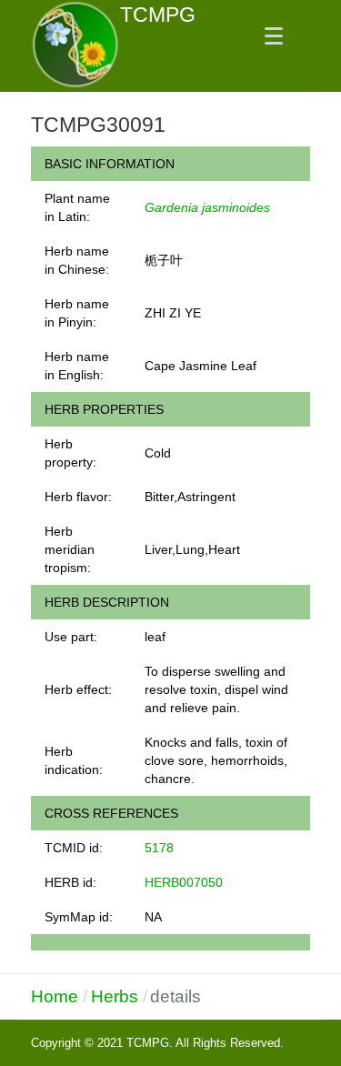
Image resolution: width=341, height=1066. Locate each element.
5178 (159, 847)
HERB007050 (184, 882)
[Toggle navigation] (274, 36)
